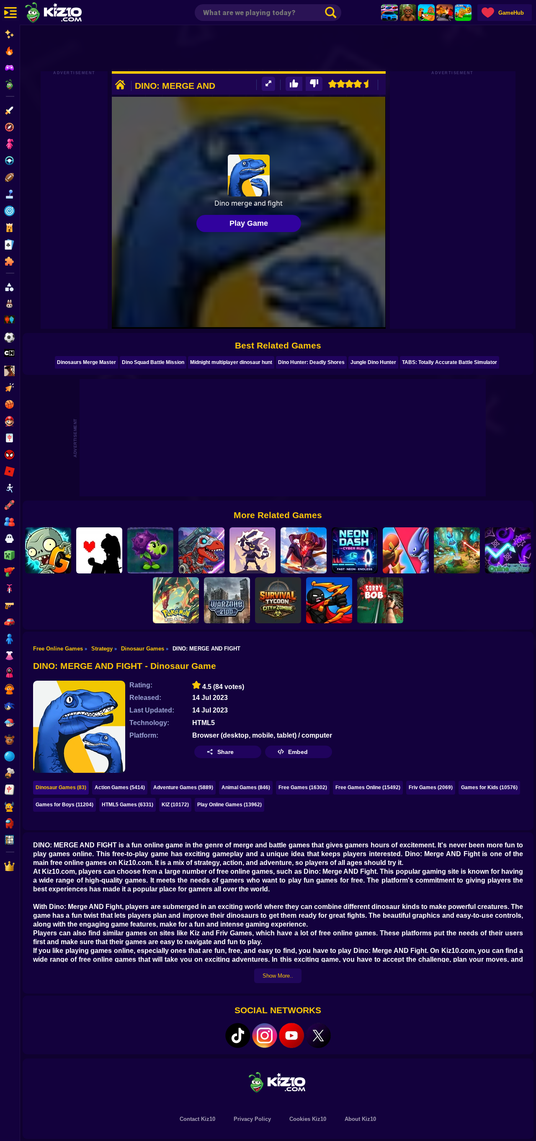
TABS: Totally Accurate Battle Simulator (449, 362)
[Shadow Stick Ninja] (329, 600)
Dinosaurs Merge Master (86, 362)
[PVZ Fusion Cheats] (150, 550)
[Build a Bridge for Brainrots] (426, 12)
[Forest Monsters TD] (457, 550)
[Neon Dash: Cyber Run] (355, 550)
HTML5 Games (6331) (127, 805)
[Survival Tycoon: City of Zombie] (278, 600)
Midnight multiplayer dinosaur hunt (231, 362)
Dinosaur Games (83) (61, 787)
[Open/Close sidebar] (10, 12)
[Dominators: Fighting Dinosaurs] (201, 550)
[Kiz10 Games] (278, 1081)
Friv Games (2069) (431, 787)
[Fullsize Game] (268, 84)
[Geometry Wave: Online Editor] (508, 550)
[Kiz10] (67, 13)
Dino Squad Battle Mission (153, 362)
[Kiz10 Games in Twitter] (318, 1035)
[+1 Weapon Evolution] (463, 12)
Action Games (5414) (120, 787)
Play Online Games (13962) (229, 805)
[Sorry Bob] (380, 600)
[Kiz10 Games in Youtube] (291, 1035)
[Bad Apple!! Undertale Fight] (99, 550)
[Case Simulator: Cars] (389, 12)
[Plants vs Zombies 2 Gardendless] (48, 550)
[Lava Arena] (444, 12)
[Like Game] (294, 84)
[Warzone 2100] (227, 600)
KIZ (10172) (175, 805)
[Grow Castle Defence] (406, 550)
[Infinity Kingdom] (304, 550)
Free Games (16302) (302, 787)
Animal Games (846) (246, 787)
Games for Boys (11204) (64, 805)
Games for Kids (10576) (489, 787)
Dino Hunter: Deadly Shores (311, 362)
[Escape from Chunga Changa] (407, 12)
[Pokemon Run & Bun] (176, 600)
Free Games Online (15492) (367, 787)
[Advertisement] (278, 48)
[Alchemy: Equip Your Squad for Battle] (252, 550)
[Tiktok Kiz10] (237, 1035)
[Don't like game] (314, 84)
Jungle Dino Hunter (373, 362)
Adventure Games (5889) (183, 787)
